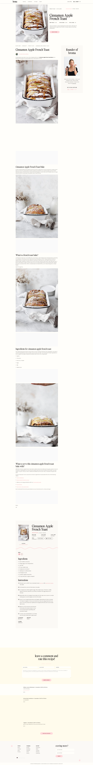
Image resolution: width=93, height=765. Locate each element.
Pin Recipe (41, 538)
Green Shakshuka (20, 477)
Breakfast (24, 45)
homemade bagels (37, 482)
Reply (24, 692)
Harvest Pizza (19, 484)
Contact (19, 749)
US (19, 554)
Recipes (28, 745)
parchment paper (49, 583)
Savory (28, 753)
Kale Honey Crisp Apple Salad (23, 486)
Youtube (37, 750)
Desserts (28, 750)
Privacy (19, 751)
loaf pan (41, 583)
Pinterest (37, 751)
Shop (19, 750)
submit (59, 756)
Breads (28, 747)
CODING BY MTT (60, 763)
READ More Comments (46, 733)
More (19, 745)
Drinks (28, 751)
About (19, 747)
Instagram (38, 747)
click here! (74, 83)
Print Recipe (49, 538)
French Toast (52, 8)
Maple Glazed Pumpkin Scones (23, 480)
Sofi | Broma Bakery (23, 544)
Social (37, 745)
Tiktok (37, 749)
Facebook (38, 753)
